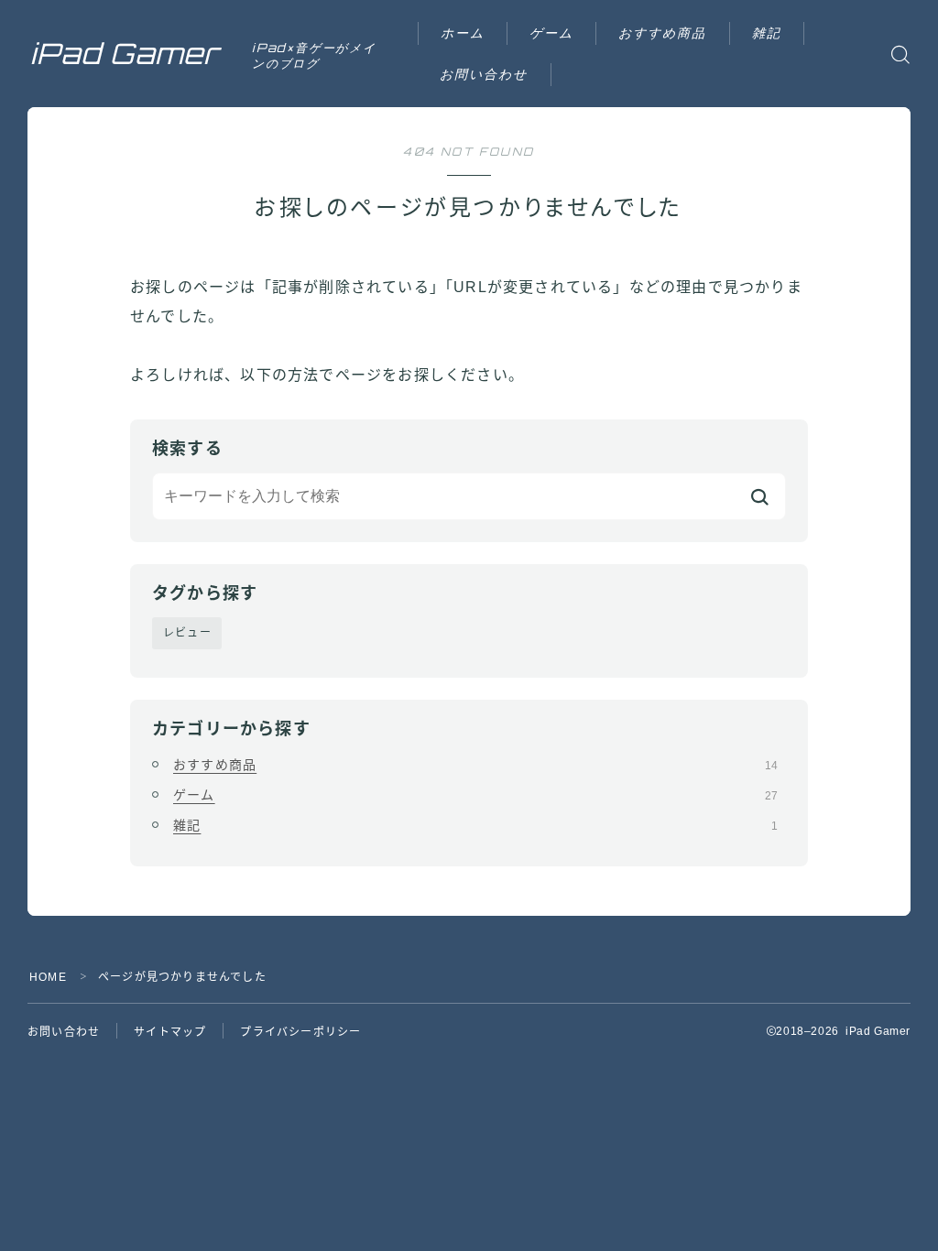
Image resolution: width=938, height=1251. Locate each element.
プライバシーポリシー (300, 1032)
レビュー (187, 632)
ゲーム (551, 32)
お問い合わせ (484, 74)
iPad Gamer (124, 54)
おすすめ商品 (662, 32)
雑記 (766, 32)
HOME (48, 977)
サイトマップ (170, 1032)
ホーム (463, 32)
